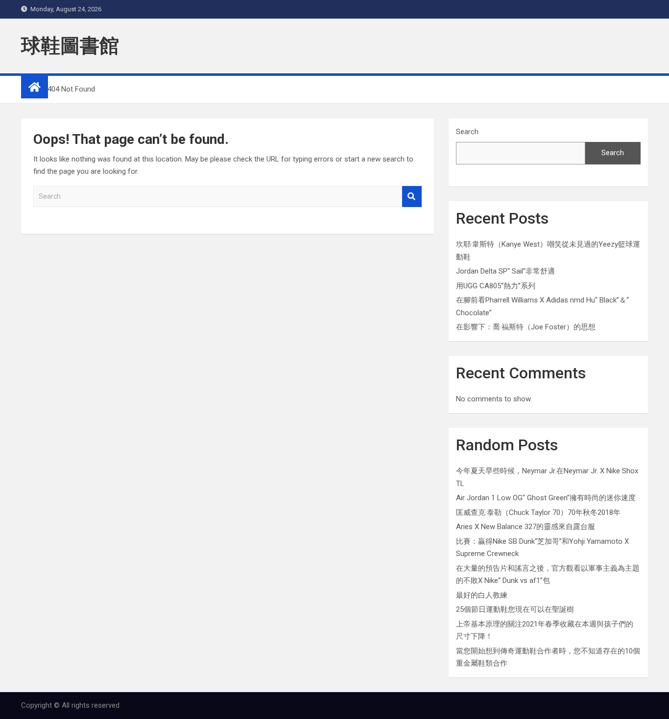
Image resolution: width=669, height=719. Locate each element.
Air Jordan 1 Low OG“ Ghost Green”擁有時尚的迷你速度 (546, 497)
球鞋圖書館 (70, 45)
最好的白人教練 (481, 595)
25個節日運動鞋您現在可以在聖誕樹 (515, 609)
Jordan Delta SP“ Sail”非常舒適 (505, 271)
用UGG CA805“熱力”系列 (495, 285)
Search (412, 196)
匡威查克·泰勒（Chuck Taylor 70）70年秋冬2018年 (538, 512)
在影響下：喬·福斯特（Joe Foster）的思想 (526, 327)
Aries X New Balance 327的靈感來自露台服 (525, 526)
